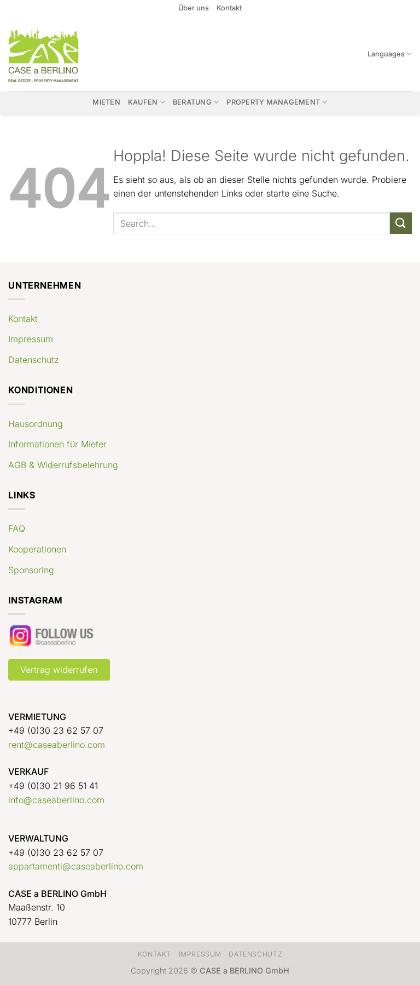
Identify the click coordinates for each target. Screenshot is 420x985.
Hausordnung (35, 423)
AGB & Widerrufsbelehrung (63, 464)
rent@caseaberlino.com (56, 744)
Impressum (30, 338)
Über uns (193, 8)
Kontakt (229, 8)
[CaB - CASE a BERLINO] (50, 53)
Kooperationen (37, 549)
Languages (386, 54)
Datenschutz (33, 359)
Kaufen (143, 102)
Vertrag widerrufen (58, 669)
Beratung (192, 102)
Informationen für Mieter (57, 444)
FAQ (16, 528)
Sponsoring (31, 569)
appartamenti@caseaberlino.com (75, 866)
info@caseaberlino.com (56, 799)
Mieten (106, 102)
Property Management (273, 102)
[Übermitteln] (401, 223)
